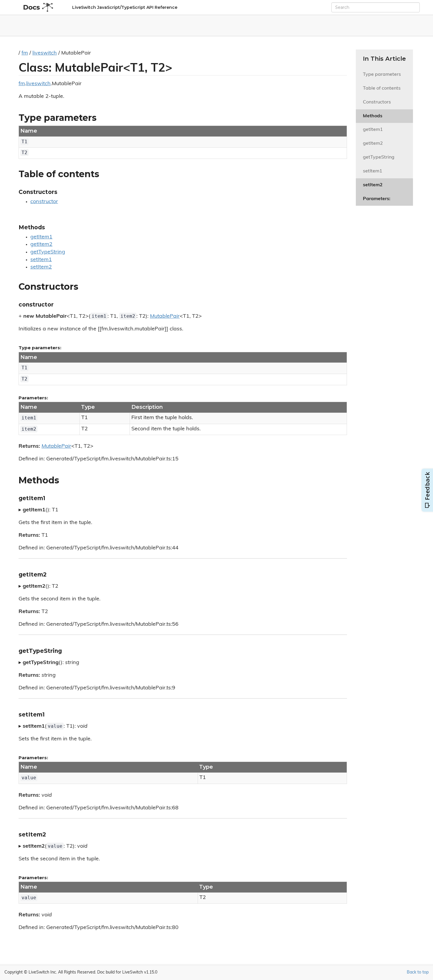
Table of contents (382, 88)
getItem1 (41, 237)
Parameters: (376, 199)
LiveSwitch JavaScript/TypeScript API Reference (124, 7)
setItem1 (41, 260)
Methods (372, 116)
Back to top (418, 972)
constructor (44, 202)
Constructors (377, 102)
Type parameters (382, 74)
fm (25, 53)
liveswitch (44, 53)
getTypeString (47, 252)
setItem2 (41, 267)
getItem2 (41, 244)
